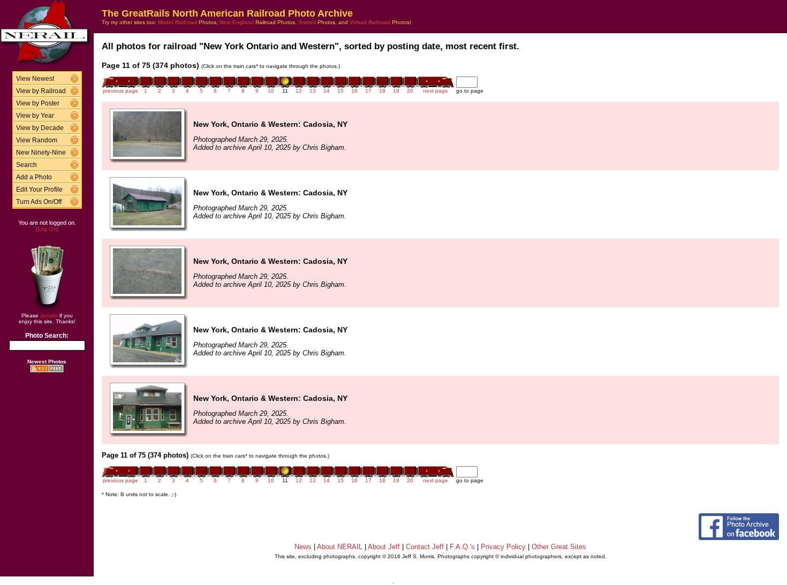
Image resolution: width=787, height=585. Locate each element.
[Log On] (47, 229)
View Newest (35, 78)
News (303, 547)
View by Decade (40, 128)
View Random (36, 140)
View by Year (35, 115)
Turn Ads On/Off (39, 202)
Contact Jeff (425, 547)
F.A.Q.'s (462, 547)
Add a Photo (34, 177)
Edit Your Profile (39, 189)
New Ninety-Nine (41, 152)
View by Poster (37, 103)
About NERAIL (339, 547)
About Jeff (384, 547)
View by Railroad (41, 91)
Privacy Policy (503, 547)
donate (49, 315)
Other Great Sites (559, 547)
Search (26, 165)
